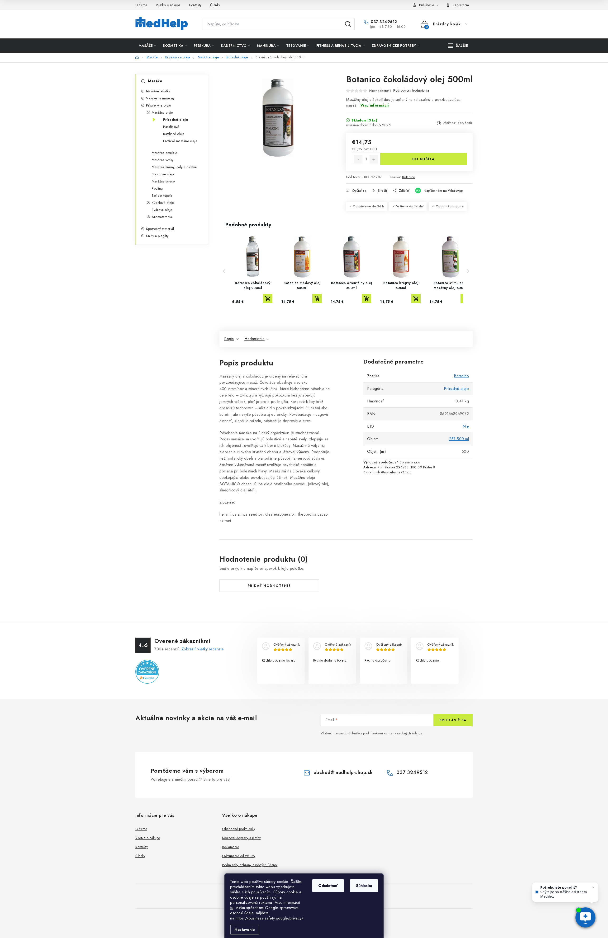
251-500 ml (459, 439)
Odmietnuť (328, 885)
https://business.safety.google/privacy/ (270, 918)
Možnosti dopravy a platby (241, 837)
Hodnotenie (254, 338)
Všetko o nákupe (168, 5)
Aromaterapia (162, 217)
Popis (229, 338)
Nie (466, 426)
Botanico (408, 177)
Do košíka (423, 159)
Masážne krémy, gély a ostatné (174, 167)
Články (215, 5)
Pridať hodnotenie (269, 585)
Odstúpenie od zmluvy (238, 856)
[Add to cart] (267, 298)
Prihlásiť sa (453, 720)
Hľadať (348, 24)
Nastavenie (244, 929)
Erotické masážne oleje (180, 141)
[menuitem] (147, 45)
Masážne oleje (162, 112)
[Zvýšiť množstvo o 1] (374, 159)
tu (231, 907)
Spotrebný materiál (160, 228)
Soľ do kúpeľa (162, 195)
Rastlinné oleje (174, 133)
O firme (141, 5)
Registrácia (461, 5)
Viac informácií (374, 105)
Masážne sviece (163, 181)
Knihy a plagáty (157, 235)
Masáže (155, 81)
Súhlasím (364, 885)
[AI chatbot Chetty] (585, 918)
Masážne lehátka (158, 91)
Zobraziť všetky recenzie (203, 649)
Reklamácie (230, 847)
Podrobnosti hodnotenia (411, 90)
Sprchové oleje (163, 174)
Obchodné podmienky (238, 828)
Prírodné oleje (175, 119)
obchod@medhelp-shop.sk (343, 772)
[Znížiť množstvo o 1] (358, 159)
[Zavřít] (593, 887)
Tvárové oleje (162, 209)
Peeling (157, 188)
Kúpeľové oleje (163, 202)
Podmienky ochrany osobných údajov (250, 865)
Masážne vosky (163, 160)
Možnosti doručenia (458, 122)
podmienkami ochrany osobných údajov (392, 733)
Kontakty (195, 5)
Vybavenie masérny (160, 98)
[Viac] (458, 45)
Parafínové (171, 126)
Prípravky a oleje (158, 105)
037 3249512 (383, 21)
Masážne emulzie (164, 152)
